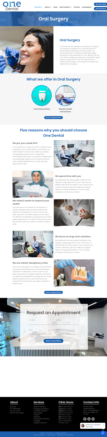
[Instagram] (93, 419)
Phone (57, 329)
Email (30, 329)
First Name (32, 320)
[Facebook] (85, 419)
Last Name (59, 320)
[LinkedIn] (89, 419)
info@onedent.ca (89, 409)
